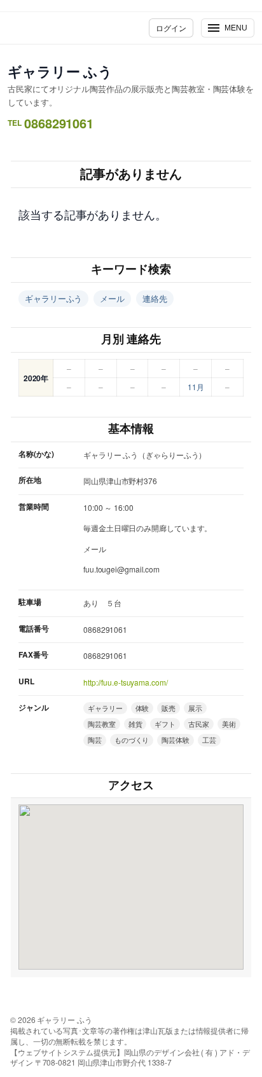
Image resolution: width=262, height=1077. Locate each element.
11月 (196, 386)
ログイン (171, 27)
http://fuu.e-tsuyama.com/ (125, 682)
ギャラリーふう (53, 298)
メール (112, 298)
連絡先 (154, 298)
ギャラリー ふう (60, 71)
